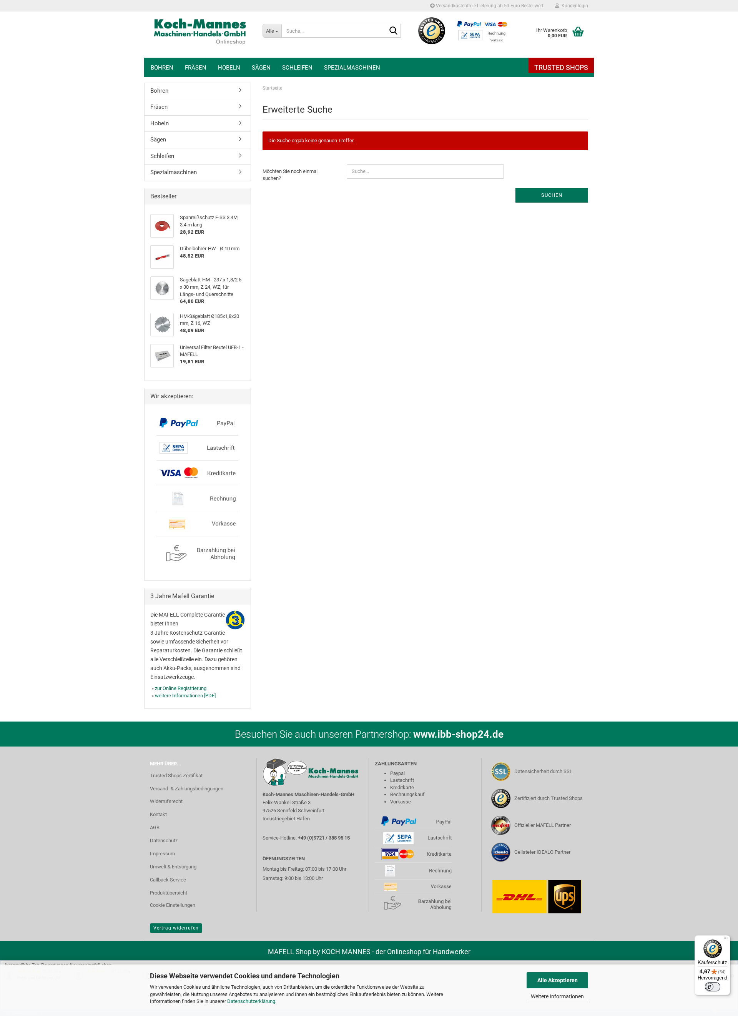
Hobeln (229, 67)
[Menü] (725, 939)
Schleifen (297, 67)
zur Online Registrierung (180, 688)
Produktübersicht (168, 893)
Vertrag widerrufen (176, 928)
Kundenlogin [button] (573, 5)
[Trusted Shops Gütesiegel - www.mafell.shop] (432, 30)
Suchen (551, 195)
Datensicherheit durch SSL (543, 771)
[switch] (712, 986)
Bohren (162, 67)
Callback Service (168, 880)
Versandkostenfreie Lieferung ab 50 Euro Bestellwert (489, 5)
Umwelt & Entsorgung (173, 867)
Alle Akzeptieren (557, 980)
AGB (155, 827)
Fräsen (195, 67)
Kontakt (158, 814)
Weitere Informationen (557, 996)
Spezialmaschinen (352, 67)
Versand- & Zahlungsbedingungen (186, 789)
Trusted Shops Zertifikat (176, 775)
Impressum (162, 853)
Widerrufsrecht (166, 801)
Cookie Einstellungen (172, 905)
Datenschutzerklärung (251, 1001)
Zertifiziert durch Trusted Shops (548, 798)
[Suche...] (393, 31)
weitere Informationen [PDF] (185, 695)
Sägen (261, 67)
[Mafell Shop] (200, 35)
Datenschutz (164, 840)
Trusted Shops (561, 67)
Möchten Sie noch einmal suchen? (290, 174)
